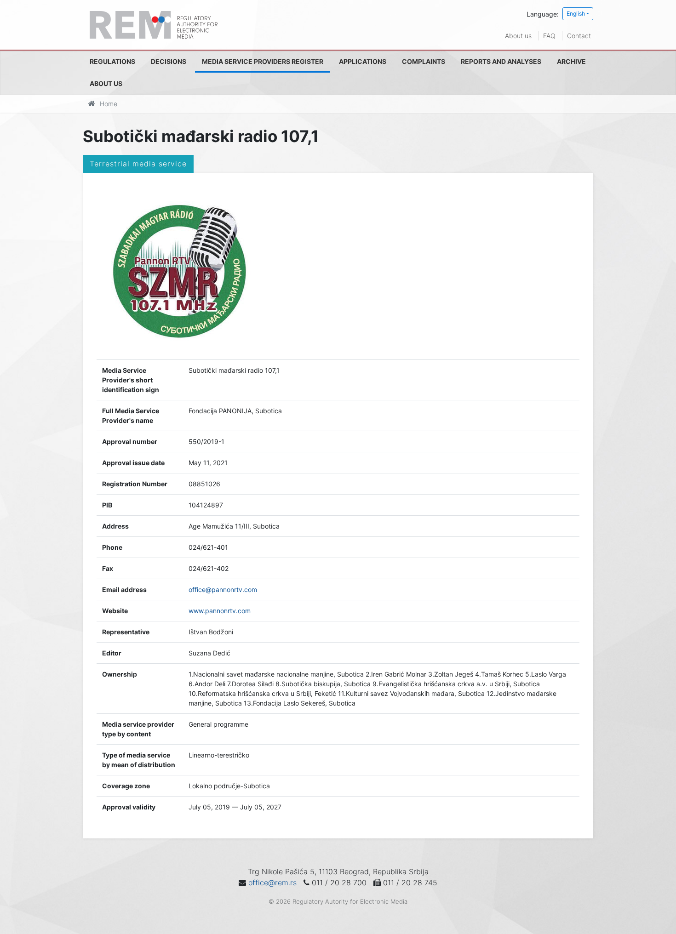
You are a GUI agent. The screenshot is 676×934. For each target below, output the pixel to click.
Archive (571, 61)
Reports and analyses (501, 61)
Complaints (423, 61)
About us (518, 36)
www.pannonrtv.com (220, 611)
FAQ (549, 36)
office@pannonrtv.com (223, 589)
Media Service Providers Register (262, 61)
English (576, 13)
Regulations (112, 61)
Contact (579, 36)
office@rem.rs (272, 882)
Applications (362, 61)
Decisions (168, 61)
